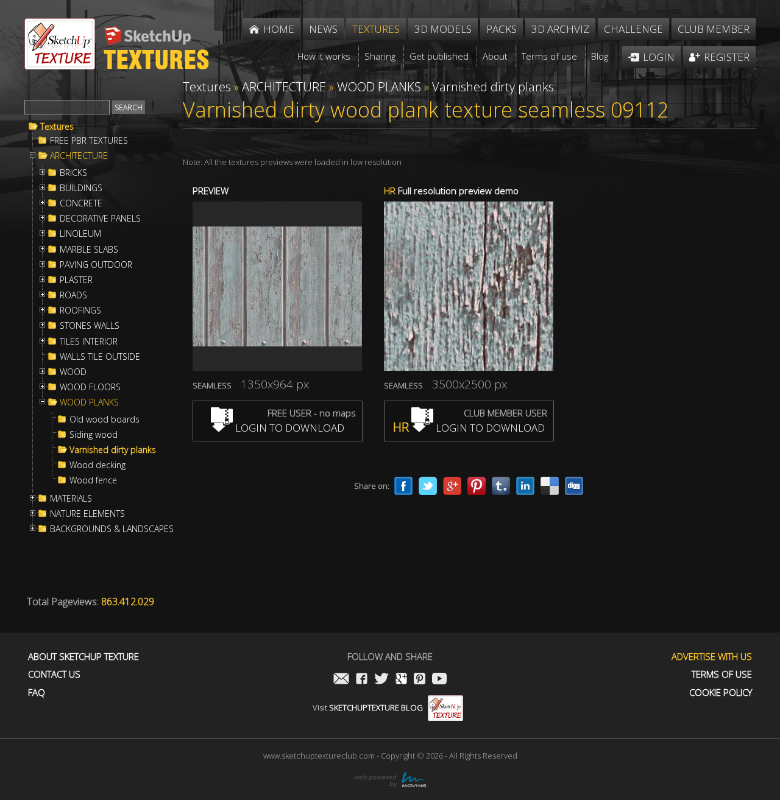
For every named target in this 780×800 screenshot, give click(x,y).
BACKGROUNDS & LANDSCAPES (112, 529)
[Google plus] (452, 486)
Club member (714, 29)
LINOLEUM (80, 233)
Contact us (54, 674)
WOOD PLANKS (89, 402)
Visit (368, 707)
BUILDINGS (81, 188)
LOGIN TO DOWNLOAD (288, 428)
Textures (57, 126)
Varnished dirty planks (112, 449)
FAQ (36, 692)
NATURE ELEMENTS (87, 513)
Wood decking (97, 465)
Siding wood (93, 434)
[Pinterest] (476, 486)
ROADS (73, 295)
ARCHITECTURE (79, 155)
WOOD (73, 372)
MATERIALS (71, 498)
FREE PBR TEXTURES (89, 140)
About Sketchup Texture (83, 656)
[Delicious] (550, 486)
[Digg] (574, 486)
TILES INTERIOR (89, 341)
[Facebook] (403, 486)
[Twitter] (428, 486)
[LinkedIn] (525, 486)
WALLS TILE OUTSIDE (100, 356)
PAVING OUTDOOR (96, 264)
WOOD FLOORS (90, 387)
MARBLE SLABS (89, 249)
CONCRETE (81, 203)
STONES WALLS (89, 325)
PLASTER (76, 280)
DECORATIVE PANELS (100, 218)
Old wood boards (104, 419)
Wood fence (93, 480)
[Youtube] (439, 680)
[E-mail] (341, 680)
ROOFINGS (80, 310)
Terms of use (722, 674)
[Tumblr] (501, 486)
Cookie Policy (720, 692)
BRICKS (73, 172)
